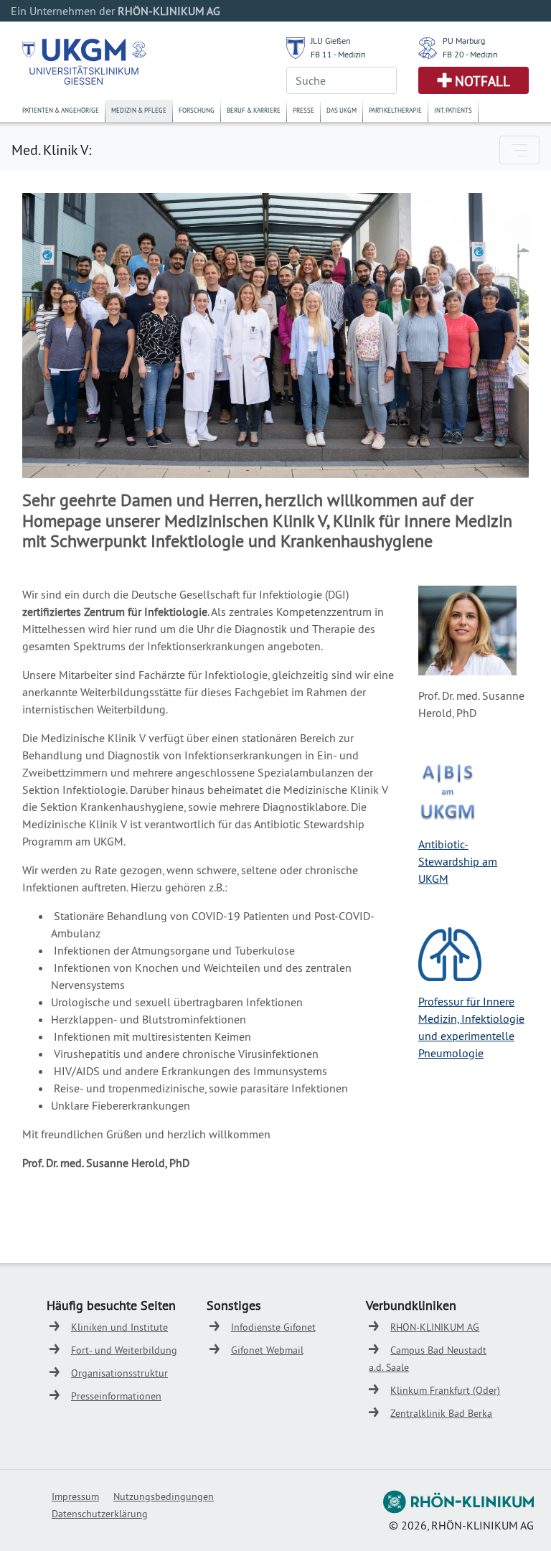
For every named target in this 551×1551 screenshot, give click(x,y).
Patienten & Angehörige (60, 110)
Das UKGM (341, 110)
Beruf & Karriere (254, 110)
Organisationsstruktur (119, 1373)
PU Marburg (464, 40)
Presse (303, 110)
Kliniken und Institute (119, 1327)
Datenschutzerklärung (100, 1513)
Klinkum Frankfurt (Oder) (445, 1390)
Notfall (482, 81)
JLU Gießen (331, 40)
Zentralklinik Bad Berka (441, 1413)
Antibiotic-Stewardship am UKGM (457, 861)
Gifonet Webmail (267, 1350)
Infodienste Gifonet (273, 1327)
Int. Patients (453, 110)
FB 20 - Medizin (470, 54)
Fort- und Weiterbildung (124, 1350)
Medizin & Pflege (138, 110)
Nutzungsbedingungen (163, 1496)
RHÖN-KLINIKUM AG (434, 1327)
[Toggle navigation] (519, 150)
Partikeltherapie (395, 110)
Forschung (197, 110)
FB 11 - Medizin (338, 54)
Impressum (75, 1496)
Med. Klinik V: (51, 150)
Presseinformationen (116, 1396)
